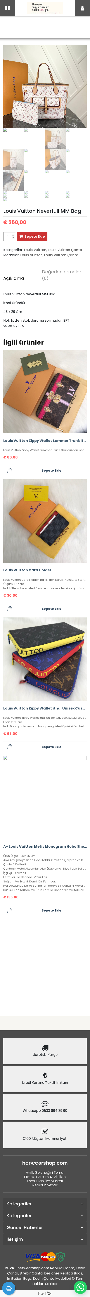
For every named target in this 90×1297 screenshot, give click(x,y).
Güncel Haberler (25, 1227)
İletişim (15, 1239)
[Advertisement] (45, 964)
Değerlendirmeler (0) (58, 275)
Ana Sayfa (12, 27)
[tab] (20, 279)
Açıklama (13, 278)
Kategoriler (19, 1204)
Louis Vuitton (35, 27)
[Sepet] (8, 1288)
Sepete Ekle (34, 236)
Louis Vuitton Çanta (66, 27)
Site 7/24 (45, 1293)
